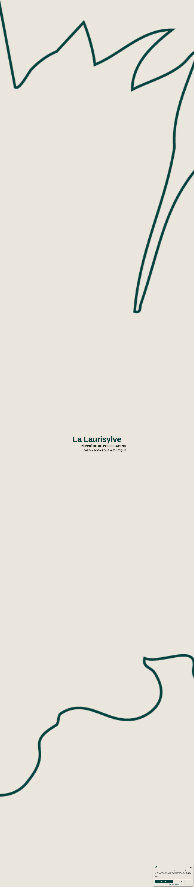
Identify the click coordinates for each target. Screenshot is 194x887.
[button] (191, 867)
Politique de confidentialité (173, 884)
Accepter (163, 881)
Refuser (183, 881)
